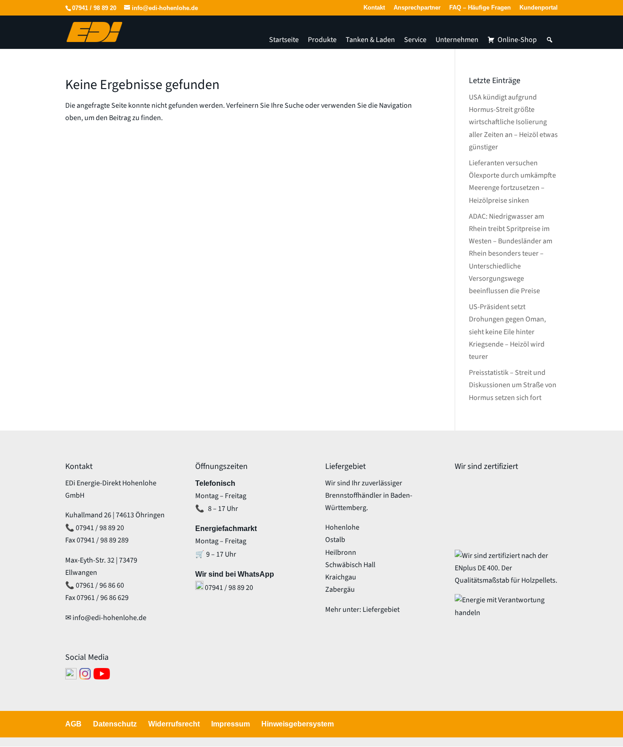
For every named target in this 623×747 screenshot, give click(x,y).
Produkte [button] (322, 40)
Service (415, 40)
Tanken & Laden (370, 40)
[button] (549, 40)
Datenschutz (115, 724)
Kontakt (374, 8)
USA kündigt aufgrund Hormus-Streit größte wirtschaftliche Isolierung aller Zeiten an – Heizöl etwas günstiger (513, 122)
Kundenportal (538, 8)
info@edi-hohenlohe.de (109, 618)
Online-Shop (517, 40)
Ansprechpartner (417, 8)
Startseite (284, 40)
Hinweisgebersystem (297, 724)
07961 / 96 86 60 (100, 585)
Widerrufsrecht (174, 724)
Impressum (230, 724)
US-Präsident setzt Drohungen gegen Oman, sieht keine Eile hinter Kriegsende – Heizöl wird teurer (507, 332)
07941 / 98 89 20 (94, 8)
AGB (73, 724)
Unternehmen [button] (457, 40)
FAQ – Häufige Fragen (480, 8)
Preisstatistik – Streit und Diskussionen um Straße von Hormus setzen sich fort (512, 385)
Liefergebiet (381, 610)
